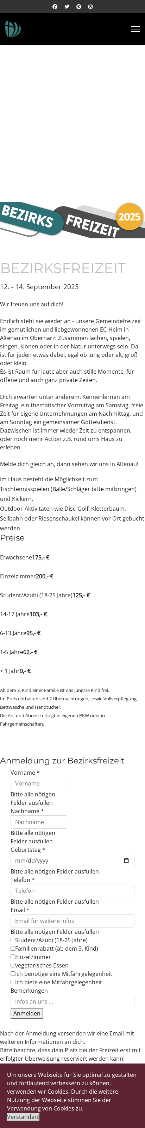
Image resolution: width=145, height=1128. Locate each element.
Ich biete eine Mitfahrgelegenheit (58, 982)
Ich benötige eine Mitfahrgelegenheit (63, 974)
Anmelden (26, 1013)
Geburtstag (28, 850)
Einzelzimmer (33, 957)
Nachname (27, 811)
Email (20, 910)
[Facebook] (54, 6)
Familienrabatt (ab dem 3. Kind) (56, 948)
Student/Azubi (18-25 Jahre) (51, 940)
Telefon (23, 880)
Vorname (25, 772)
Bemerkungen (29, 990)
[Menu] (135, 29)
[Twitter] (66, 6)
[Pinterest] (78, 6)
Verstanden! (23, 1117)
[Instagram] (90, 6)
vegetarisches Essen (42, 965)
